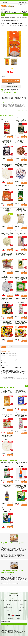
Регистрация (24, 2)
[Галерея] (24, 386)
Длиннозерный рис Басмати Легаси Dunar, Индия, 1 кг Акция (7, 141)
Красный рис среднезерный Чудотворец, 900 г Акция (20, 141)
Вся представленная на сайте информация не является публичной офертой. (14, 601)
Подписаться (14, 624)
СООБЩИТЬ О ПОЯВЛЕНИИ (11, 81)
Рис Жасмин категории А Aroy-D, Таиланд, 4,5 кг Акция (7, 414)
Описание (3, 346)
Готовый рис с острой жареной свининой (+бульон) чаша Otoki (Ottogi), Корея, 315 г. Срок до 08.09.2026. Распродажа (7, 324)
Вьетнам (17, 357)
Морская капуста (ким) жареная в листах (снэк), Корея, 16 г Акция (20, 486)
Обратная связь (14, 598)
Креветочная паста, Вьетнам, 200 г (6, 486)
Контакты (5, 2)
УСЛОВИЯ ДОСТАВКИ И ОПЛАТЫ (10, 92)
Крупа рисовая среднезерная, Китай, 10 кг (7, 118)
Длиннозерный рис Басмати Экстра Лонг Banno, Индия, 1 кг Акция (20, 391)
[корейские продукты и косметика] (1, 4)
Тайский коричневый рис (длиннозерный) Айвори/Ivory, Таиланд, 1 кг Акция (21, 300)
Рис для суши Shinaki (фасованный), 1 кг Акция (7, 276)
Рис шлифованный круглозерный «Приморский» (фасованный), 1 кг (7, 210)
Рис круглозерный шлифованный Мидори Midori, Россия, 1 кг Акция (7, 232)
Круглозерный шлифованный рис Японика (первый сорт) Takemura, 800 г (21, 210)
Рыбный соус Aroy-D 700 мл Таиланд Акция (21, 463)
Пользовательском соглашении (16, 632)
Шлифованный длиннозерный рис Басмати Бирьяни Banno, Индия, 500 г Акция (7, 392)
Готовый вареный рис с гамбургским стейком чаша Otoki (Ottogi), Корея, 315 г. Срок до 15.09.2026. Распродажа (21, 324)
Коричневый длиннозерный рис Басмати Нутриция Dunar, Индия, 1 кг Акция (7, 187)
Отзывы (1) (9, 346)
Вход (19, 2)
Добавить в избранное (11, 86)
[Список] (21, 386)
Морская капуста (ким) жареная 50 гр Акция (7, 508)
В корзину (10, 137)
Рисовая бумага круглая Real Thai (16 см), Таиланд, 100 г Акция (7, 300)
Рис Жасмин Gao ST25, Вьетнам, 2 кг (21, 186)
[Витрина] (26, 386)
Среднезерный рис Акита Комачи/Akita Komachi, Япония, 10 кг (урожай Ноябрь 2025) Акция (21, 232)
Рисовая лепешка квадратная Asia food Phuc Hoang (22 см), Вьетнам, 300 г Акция (21, 277)
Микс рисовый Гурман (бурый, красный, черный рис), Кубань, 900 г (21, 164)
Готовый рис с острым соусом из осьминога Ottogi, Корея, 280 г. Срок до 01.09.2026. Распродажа (7, 255)
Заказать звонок (20, 7)
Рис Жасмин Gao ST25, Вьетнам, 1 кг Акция (21, 254)
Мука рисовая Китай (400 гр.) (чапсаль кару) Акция (7, 463)
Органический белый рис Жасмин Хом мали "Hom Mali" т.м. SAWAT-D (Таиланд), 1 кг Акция (7, 164)
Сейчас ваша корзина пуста (8, 12)
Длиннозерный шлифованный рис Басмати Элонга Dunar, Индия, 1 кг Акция (21, 119)
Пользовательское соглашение (14, 625)
